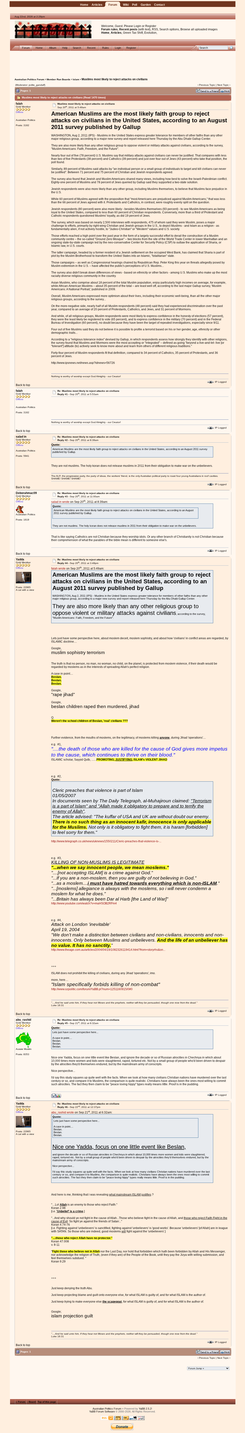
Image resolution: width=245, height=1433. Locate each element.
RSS (155, 29)
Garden (146, 4)
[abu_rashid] (56, 1095)
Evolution (150, 32)
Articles (97, 4)
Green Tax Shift (133, 32)
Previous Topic (207, 85)
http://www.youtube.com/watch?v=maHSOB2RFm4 (84, 903)
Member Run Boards (58, 79)
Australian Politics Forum (29, 79)
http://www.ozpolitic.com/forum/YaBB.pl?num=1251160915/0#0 (92, 989)
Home (84, 4)
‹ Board (31, 1402)
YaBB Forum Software (102, 1411)
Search (77, 47)
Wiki (126, 4)
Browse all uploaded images (198, 29)
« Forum (20, 1402)
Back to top (23, 385)
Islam (76, 79)
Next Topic (223, 85)
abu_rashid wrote (62, 1112)
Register (150, 26)
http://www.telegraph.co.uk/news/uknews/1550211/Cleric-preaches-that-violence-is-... (106, 841)
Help (64, 47)
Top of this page (47, 1402)
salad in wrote (60, 502)
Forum (112, 4)
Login (137, 26)
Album (53, 47)
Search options (169, 29)
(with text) (144, 29)
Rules (105, 47)
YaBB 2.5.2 (145, 1408)
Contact (159, 4)
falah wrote (58, 568)
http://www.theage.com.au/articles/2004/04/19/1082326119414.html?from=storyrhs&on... (108, 949)
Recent (91, 47)
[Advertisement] (123, 61)
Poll (134, 4)
